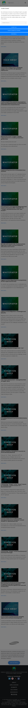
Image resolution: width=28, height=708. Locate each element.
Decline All (14, 34)
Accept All (14, 27)
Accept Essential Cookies (14, 30)
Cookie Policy (5, 22)
